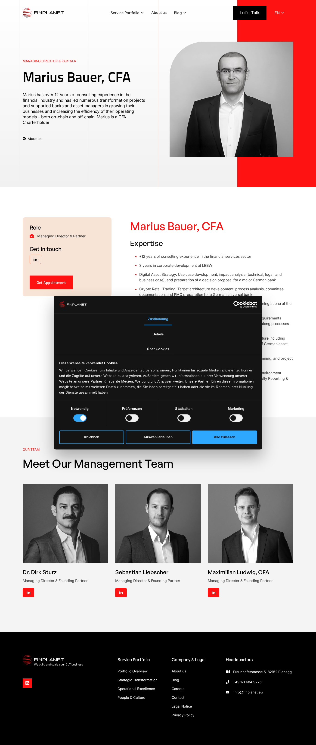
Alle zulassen (224, 437)
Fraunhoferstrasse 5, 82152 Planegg (262, 672)
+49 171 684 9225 (247, 682)
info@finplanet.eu (248, 692)
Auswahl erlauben (158, 437)
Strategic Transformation (138, 680)
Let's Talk (250, 12)
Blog (175, 680)
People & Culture (131, 697)
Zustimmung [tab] (158, 319)
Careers (178, 689)
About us (159, 12)
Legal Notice (182, 706)
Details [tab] (158, 334)
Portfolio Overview (133, 671)
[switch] (132, 418)
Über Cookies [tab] (158, 349)
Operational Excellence (136, 689)
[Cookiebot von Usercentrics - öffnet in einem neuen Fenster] (237, 304)
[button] (127, 12)
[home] (43, 13)
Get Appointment (51, 282)
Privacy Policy (183, 715)
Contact (178, 697)
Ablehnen (91, 437)
